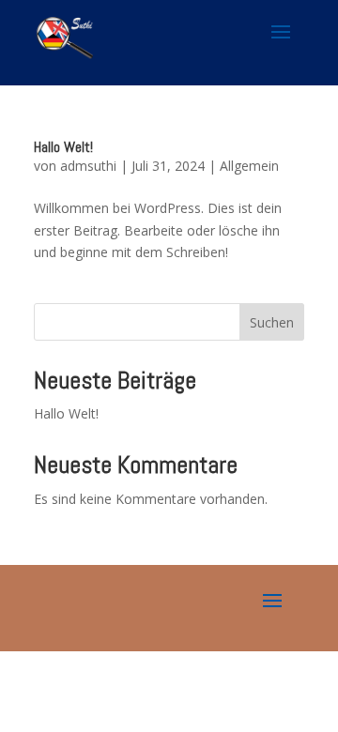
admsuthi (88, 166)
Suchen (272, 322)
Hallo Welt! (63, 147)
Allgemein (249, 166)
